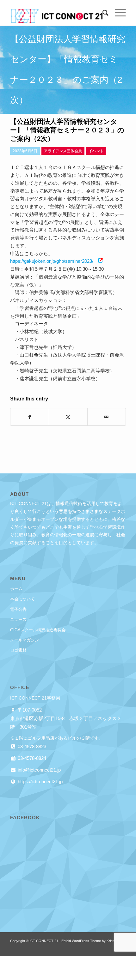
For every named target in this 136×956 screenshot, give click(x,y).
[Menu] (117, 13)
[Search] (102, 13)
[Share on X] (68, 417)
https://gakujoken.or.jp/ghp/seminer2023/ (51, 261)
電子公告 (18, 609)
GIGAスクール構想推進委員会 (38, 630)
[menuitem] (102, 13)
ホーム (16, 588)
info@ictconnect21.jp (38, 770)
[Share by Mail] (107, 417)
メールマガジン (24, 640)
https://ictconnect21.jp (39, 781)
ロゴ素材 (18, 650)
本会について (22, 599)
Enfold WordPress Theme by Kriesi (88, 941)
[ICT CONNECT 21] (56, 13)
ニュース (18, 619)
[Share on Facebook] (29, 417)
